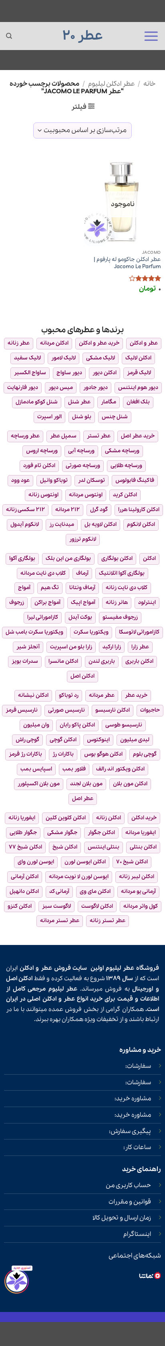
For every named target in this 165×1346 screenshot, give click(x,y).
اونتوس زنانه (43, 495)
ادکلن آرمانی (24, 877)
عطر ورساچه (25, 436)
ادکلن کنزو (20, 906)
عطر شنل (79, 402)
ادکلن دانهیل (24, 891)
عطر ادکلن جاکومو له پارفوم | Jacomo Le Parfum (127, 263)
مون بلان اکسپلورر (39, 784)
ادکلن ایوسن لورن (85, 862)
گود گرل (99, 510)
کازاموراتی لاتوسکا (139, 632)
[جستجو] (9, 36)
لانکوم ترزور (82, 539)
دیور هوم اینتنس (138, 387)
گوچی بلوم (145, 754)
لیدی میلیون (134, 740)
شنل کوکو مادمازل (37, 402)
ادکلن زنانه (108, 818)
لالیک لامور (63, 358)
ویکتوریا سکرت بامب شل (34, 632)
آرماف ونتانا (82, 588)
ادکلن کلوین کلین (66, 818)
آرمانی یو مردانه (138, 891)
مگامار (108, 402)
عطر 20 (82, 36)
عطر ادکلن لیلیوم (111, 83)
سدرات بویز (25, 661)
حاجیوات (150, 710)
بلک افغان (138, 402)
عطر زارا (140, 647)
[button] (151, 36)
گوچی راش (27, 740)
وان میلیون (36, 725)
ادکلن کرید (125, 495)
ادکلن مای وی (95, 891)
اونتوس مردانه (86, 495)
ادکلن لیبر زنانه (136, 877)
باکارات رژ (63, 754)
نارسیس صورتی (66, 710)
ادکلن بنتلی (143, 847)
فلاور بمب (74, 769)
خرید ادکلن (144, 818)
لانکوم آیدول (24, 524)
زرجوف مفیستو (120, 617)
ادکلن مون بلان (130, 784)
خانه (149, 83)
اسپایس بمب (36, 769)
